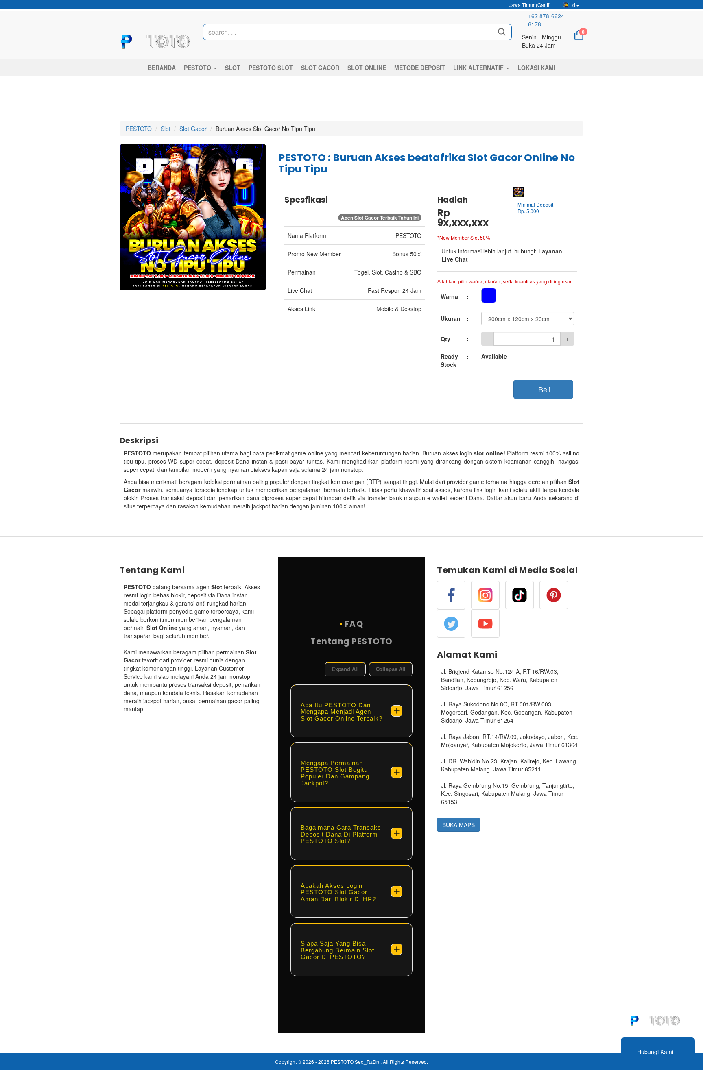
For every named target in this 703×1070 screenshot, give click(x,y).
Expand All (345, 669)
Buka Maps (458, 825)
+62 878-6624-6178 (547, 20)
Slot (165, 128)
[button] (200, 67)
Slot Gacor (193, 128)
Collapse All (391, 669)
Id (573, 4)
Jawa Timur (529, 4)
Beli (543, 389)
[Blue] (488, 295)
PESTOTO (139, 128)
